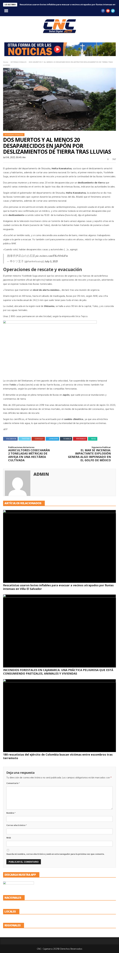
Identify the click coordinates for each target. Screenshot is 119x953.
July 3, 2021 (51, 261)
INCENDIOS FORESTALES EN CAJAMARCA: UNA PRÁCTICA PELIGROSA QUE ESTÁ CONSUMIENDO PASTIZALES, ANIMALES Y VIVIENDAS (58, 671)
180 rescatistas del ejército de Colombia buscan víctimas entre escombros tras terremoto (57, 756)
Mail (93, 439)
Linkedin (53, 439)
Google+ (39, 439)
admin (41, 474)
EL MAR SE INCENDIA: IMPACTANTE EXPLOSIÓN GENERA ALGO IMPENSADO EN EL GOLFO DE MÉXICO (89, 454)
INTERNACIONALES (18, 62)
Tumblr (67, 439)
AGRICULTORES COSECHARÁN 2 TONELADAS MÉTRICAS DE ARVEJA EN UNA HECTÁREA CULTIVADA (29, 454)
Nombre (10, 813)
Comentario (13, 783)
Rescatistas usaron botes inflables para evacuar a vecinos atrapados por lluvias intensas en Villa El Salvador (58, 587)
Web (8, 837)
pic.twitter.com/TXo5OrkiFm (51, 256)
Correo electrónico (16, 825)
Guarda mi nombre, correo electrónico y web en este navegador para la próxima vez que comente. (55, 854)
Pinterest (81, 439)
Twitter (26, 439)
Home (5, 62)
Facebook (11, 439)
